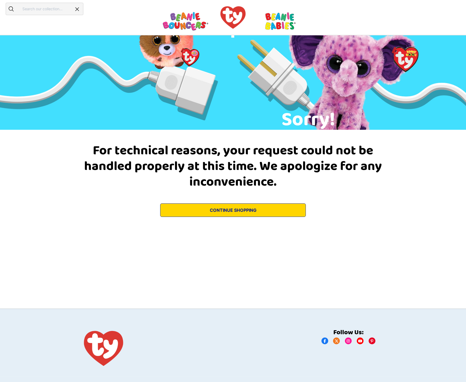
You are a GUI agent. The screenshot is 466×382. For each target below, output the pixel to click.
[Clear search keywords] (77, 9)
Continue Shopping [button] (233, 210)
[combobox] (43, 8)
